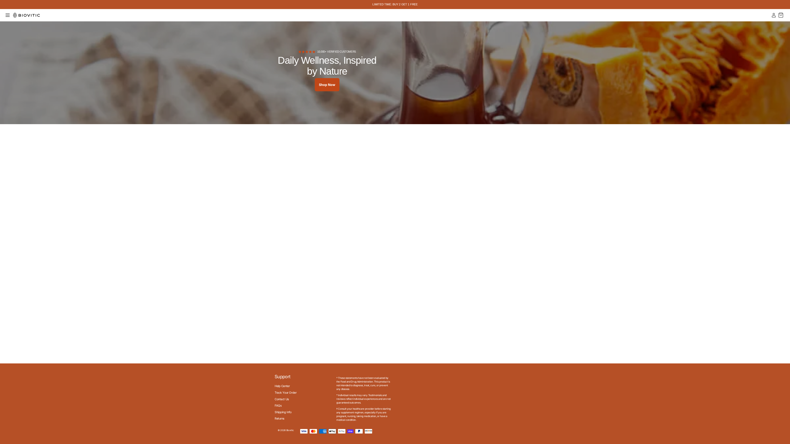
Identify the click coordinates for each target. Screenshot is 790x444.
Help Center (282, 386)
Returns (279, 418)
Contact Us (282, 399)
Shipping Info (283, 412)
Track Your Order (285, 392)
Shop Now (327, 85)
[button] (7, 15)
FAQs (278, 405)
